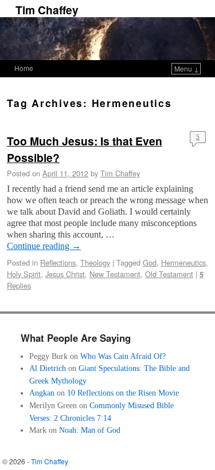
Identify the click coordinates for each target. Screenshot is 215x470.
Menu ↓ (186, 68)
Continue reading (44, 246)
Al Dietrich (47, 368)
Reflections (58, 262)
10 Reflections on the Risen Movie (123, 392)
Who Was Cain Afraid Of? (123, 356)
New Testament (114, 273)
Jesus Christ (65, 273)
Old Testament (169, 273)
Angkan (41, 392)
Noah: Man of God (89, 430)
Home (23, 68)
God (150, 262)
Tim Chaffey (47, 10)
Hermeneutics (183, 262)
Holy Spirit (24, 273)
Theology (95, 262)
